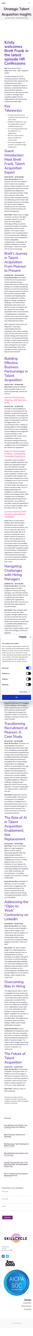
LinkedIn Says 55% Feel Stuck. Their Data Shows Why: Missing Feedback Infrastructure (16, 1164)
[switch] (28, 673)
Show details (24, 691)
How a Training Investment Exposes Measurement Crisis (16, 1174)
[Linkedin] (3, 1256)
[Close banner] (30, 637)
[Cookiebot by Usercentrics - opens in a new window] (19, 637)
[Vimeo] (7, 1256)
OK (16, 697)
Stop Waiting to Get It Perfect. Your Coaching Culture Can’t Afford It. (15, 1126)
